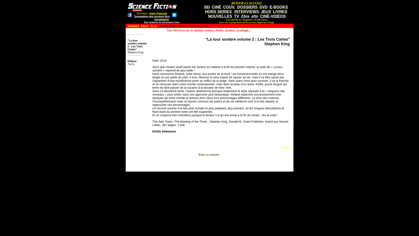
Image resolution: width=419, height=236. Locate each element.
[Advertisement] (208, 163)
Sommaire (133, 25)
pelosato (285, 147)
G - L (154, 25)
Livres (144, 25)
